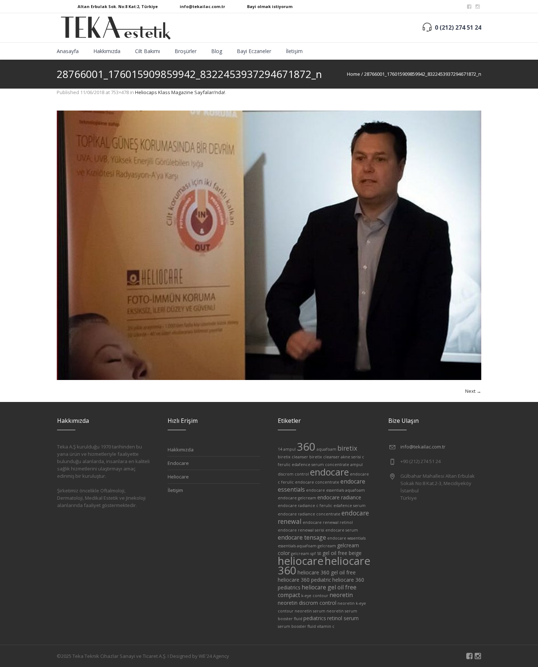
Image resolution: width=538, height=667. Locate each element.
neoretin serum (310, 611)
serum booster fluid (297, 626)
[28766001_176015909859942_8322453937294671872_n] (269, 245)
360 (306, 446)
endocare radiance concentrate (309, 514)
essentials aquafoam (297, 545)
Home (353, 74)
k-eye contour (314, 595)
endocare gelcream (297, 497)
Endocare (178, 463)
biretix (347, 448)
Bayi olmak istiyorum (269, 6)
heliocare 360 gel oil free (327, 572)
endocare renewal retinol (328, 522)
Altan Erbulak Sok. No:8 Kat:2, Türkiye (118, 6)
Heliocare (178, 476)
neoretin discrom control (307, 602)
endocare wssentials (346, 538)
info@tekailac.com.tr (202, 6)
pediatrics (314, 618)
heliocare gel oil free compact (317, 591)
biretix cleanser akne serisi (335, 456)
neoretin (341, 595)
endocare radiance (339, 497)
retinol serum (343, 618)
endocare (329, 472)
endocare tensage (302, 537)
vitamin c (326, 626)
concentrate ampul (344, 464)
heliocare (301, 561)
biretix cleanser (293, 456)
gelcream (327, 545)
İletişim (175, 490)
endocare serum (341, 530)
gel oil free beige (342, 552)
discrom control (293, 474)
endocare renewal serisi (301, 530)
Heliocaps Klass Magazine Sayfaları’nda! (180, 92)
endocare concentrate (317, 482)
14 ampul (287, 449)
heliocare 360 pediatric (304, 579)
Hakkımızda (181, 449)
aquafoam (326, 449)
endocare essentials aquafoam (335, 490)
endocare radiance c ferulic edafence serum (322, 505)
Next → (473, 391)
